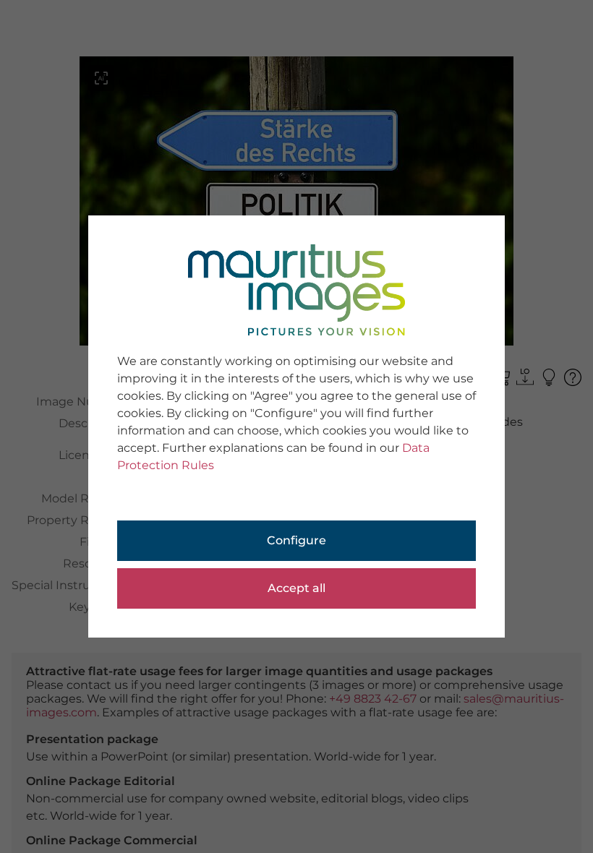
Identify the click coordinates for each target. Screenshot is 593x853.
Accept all (296, 588)
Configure (296, 540)
